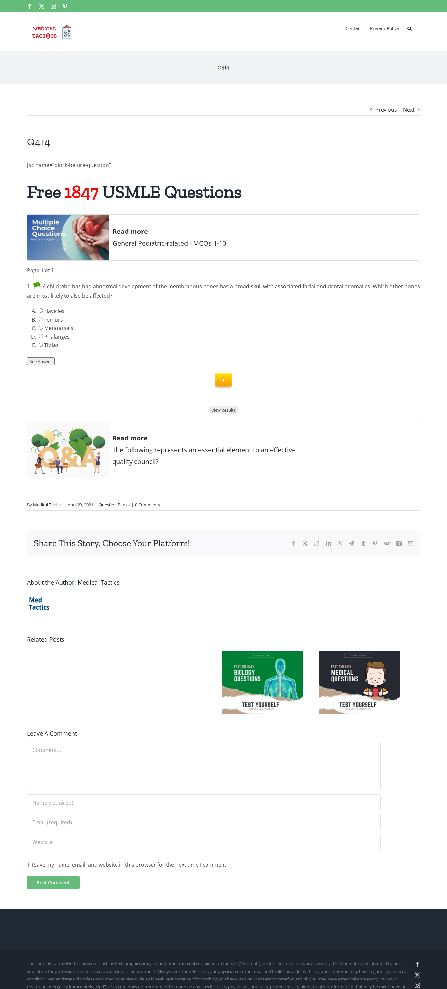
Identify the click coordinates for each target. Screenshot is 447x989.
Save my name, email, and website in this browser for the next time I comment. (131, 868)
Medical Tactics (47, 505)
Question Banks (114, 505)
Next (409, 109)
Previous (386, 109)
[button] (409, 27)
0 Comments (147, 505)
